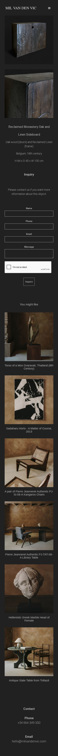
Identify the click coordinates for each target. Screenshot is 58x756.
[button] (49, 6)
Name (29, 208)
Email (29, 234)
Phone (29, 221)
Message (29, 247)
